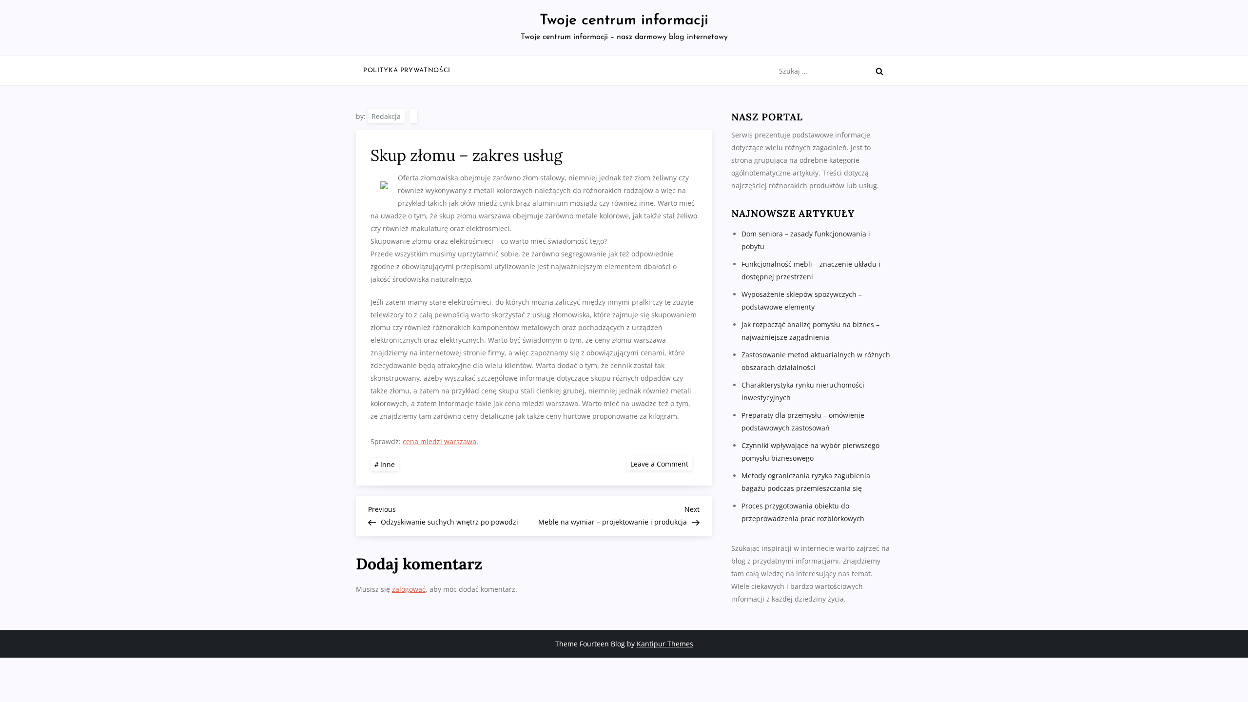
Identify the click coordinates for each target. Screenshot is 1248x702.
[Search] (879, 71)
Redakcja (386, 116)
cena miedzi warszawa (439, 441)
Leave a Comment (661, 463)
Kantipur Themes (665, 643)
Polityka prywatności (406, 70)
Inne (387, 464)
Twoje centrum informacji (624, 20)
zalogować (409, 589)
